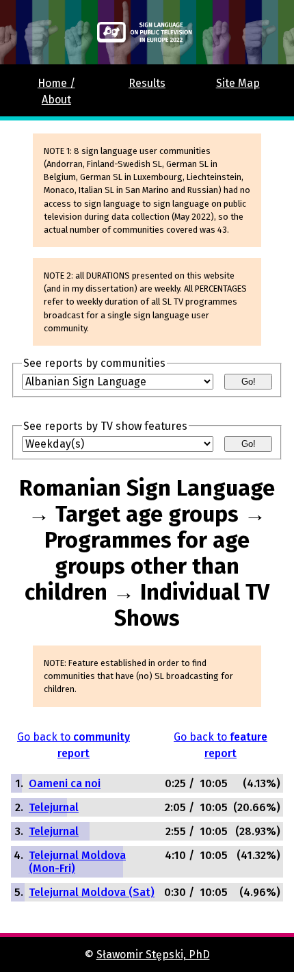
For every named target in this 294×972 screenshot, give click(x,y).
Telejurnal (54, 807)
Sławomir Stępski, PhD (153, 954)
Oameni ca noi (65, 783)
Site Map (238, 83)
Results (147, 83)
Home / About (56, 91)
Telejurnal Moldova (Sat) (92, 892)
